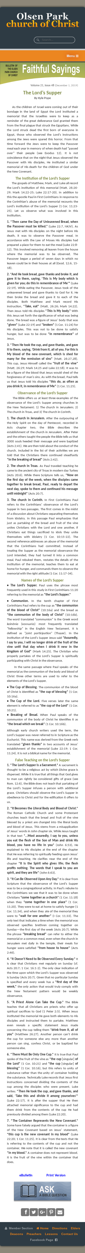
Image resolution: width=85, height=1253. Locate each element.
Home (44, 1228)
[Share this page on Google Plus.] (42, 1212)
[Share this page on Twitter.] (34, 1212)
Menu (71, 56)
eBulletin (25, 1175)
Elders (75, 1228)
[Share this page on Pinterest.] (51, 1212)
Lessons (51, 1234)
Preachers (34, 1234)
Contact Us (69, 1234)
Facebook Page (41, 1240)
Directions (59, 1228)
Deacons (16, 1234)
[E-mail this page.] (60, 1212)
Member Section (20, 1228)
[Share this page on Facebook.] (25, 1212)
